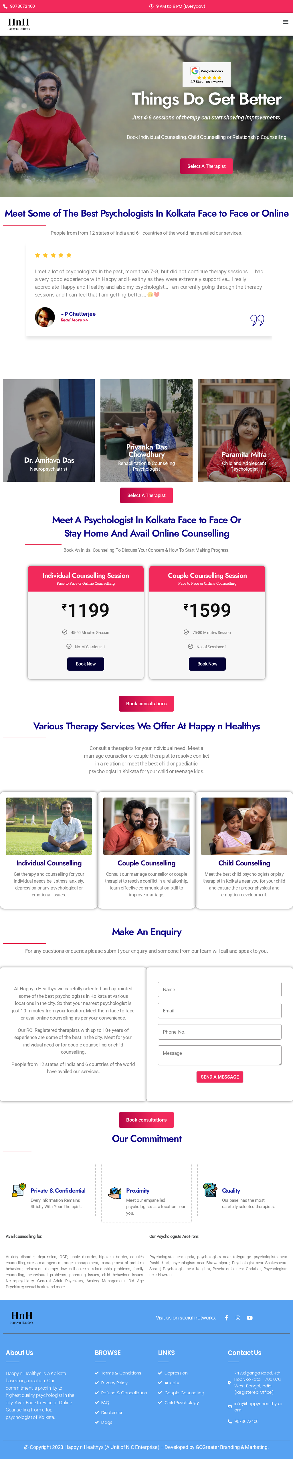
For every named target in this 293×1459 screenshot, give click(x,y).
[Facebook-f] (226, 1318)
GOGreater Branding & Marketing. (232, 1447)
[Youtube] (249, 1318)
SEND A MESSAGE (220, 1077)
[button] (285, 21)
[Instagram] (238, 1318)
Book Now (86, 664)
